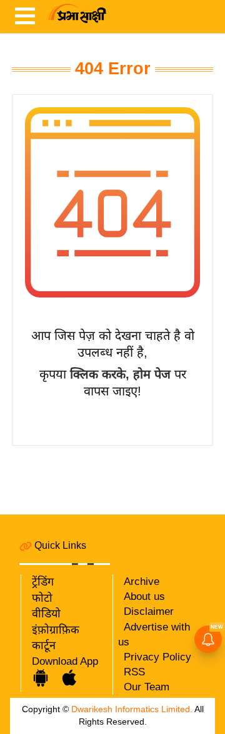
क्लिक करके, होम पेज (120, 374)
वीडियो (46, 613)
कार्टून (44, 645)
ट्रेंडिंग (43, 582)
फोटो (42, 598)
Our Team (146, 687)
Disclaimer (149, 611)
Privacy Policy (157, 657)
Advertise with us (154, 634)
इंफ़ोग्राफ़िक (55, 630)
